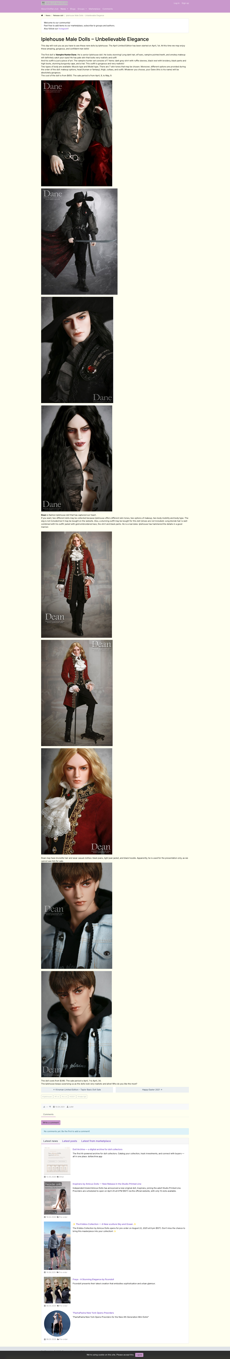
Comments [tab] (48, 1114)
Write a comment (51, 1122)
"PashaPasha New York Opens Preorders (93, 1312)
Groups (81, 9)
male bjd (82, 1097)
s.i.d (65, 1097)
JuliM (71, 1107)
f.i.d (57, 1097)
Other (61, 1177)
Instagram (63, 28)
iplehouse (48, 1097)
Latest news (50, 1141)
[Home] (42, 15)
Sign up (185, 3)
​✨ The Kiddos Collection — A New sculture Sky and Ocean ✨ (104, 1224)
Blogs (72, 9)
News (63, 9)
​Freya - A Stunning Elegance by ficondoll (93, 1279)
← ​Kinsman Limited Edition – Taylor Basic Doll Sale (77, 1089)
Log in (177, 3)
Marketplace (94, 9)
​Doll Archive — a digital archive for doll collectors (97, 1149)
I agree (139, 1355)
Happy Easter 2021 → (152, 1089)
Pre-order (63, 1217)
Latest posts (69, 1141)
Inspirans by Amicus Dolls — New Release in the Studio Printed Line (107, 1184)
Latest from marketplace (96, 1141)
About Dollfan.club (49, 9)
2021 (73, 1097)
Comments (107, 9)
